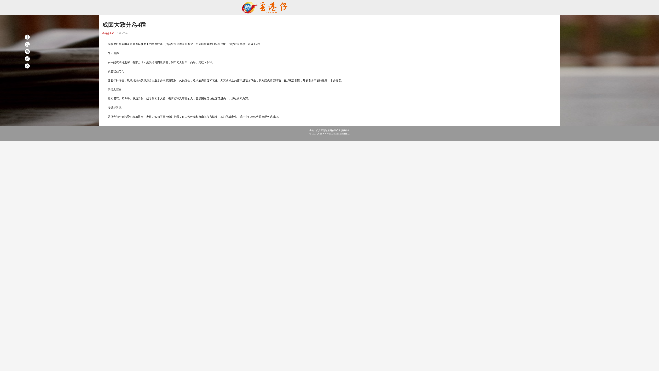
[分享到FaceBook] (27, 37)
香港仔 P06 (108, 33)
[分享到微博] (27, 58)
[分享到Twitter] (27, 44)
